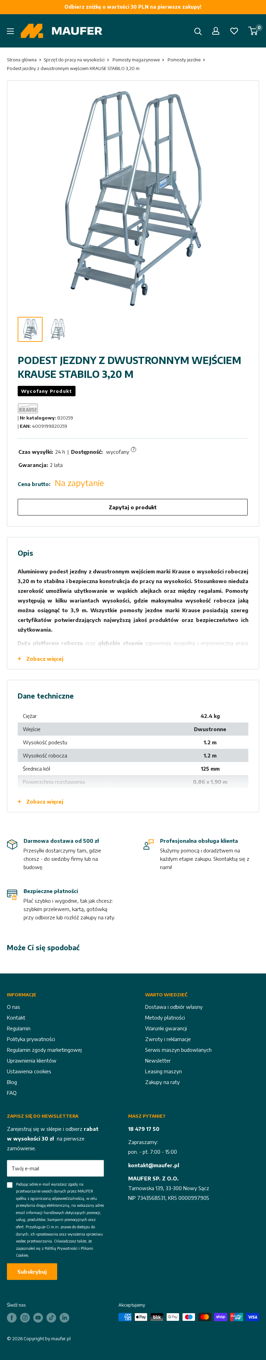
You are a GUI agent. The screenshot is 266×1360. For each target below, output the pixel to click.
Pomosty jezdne (184, 59)
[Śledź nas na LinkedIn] (64, 1318)
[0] (253, 31)
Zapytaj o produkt (133, 507)
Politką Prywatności (61, 1248)
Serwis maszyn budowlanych (178, 1050)
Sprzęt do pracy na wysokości (74, 59)
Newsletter (158, 1060)
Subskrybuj (32, 1271)
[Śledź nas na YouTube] (38, 1318)
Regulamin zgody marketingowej (44, 1050)
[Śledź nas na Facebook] (12, 1318)
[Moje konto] (215, 31)
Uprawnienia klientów (31, 1060)
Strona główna (22, 59)
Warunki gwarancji (166, 1028)
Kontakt (16, 1017)
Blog (12, 1082)
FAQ (12, 1093)
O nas (13, 1007)
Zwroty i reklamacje (168, 1039)
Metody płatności (165, 1017)
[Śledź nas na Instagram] (25, 1318)
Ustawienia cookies (29, 1071)
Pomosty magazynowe (136, 59)
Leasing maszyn (163, 1071)
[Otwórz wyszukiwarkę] (198, 31)
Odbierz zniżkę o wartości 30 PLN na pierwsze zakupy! (133, 7)
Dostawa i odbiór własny (174, 1007)
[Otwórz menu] (10, 31)
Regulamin (18, 1028)
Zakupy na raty (162, 1082)
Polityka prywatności (31, 1039)
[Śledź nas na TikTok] (51, 1318)
